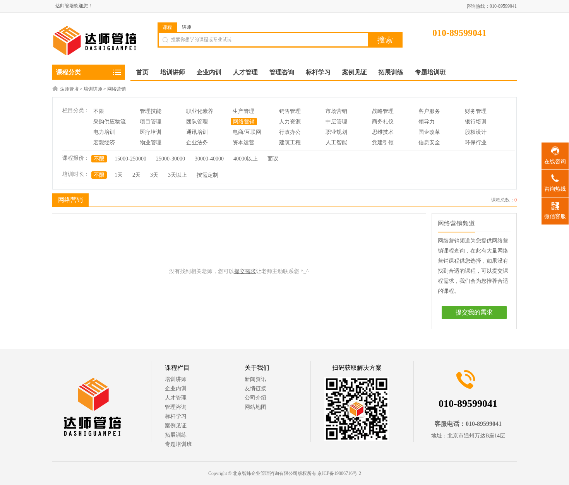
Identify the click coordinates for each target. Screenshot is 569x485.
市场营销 (336, 111)
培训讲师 (93, 89)
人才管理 (176, 398)
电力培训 (104, 132)
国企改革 (429, 132)
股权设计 (476, 132)
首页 (142, 72)
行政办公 (290, 132)
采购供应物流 (109, 122)
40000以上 (245, 159)
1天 (119, 175)
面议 (272, 159)
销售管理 (290, 111)
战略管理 (383, 111)
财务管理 (476, 111)
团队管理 (197, 122)
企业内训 (176, 388)
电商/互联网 (247, 132)
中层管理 (336, 122)
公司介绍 (255, 398)
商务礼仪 (383, 122)
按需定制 (207, 175)
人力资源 (290, 122)
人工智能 (336, 142)
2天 (136, 175)
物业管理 (150, 142)
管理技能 (150, 111)
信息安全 (429, 142)
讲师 (186, 27)
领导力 (426, 122)
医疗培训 (150, 132)
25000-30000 (170, 159)
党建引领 (383, 142)
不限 (98, 111)
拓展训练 (176, 435)
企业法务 (197, 142)
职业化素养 (199, 111)
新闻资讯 (255, 379)
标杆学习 (176, 416)
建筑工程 (290, 142)
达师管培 (69, 89)
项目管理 (150, 122)
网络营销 (116, 89)
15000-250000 (130, 159)
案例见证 (176, 426)
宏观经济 (104, 142)
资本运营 (243, 142)
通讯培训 (197, 132)
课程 (167, 27)
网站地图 (255, 407)
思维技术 (383, 132)
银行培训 (476, 122)
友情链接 (255, 388)
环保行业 (476, 142)
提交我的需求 (474, 312)
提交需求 (245, 271)
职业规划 (336, 132)
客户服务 (429, 111)
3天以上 (177, 175)
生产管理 (243, 111)
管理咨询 (176, 407)
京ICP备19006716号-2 (339, 473)
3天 (154, 175)
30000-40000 (209, 159)
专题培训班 (178, 444)
